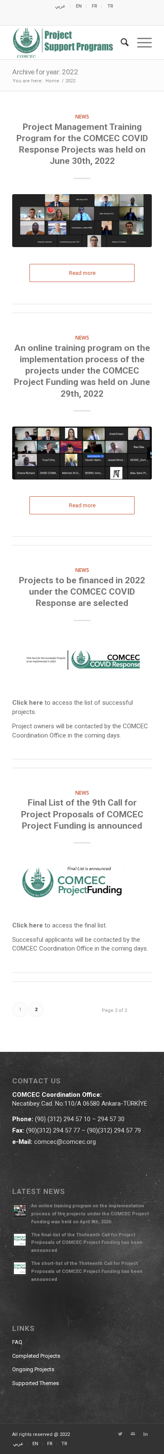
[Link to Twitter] (120, 1434)
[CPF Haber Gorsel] (82, 885)
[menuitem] (60, 6)
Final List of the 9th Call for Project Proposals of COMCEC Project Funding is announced (82, 814)
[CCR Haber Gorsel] (82, 662)
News (82, 116)
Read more (82, 273)
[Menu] (140, 42)
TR (110, 6)
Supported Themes (35, 1383)
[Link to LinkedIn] (145, 1434)
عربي (60, 6)
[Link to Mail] (133, 1434)
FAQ (17, 1342)
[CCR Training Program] (82, 220)
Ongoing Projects (33, 1369)
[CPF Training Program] (82, 453)
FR (94, 6)
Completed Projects (36, 1356)
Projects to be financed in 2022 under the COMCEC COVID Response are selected (82, 591)
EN (79, 6)
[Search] (120, 42)
